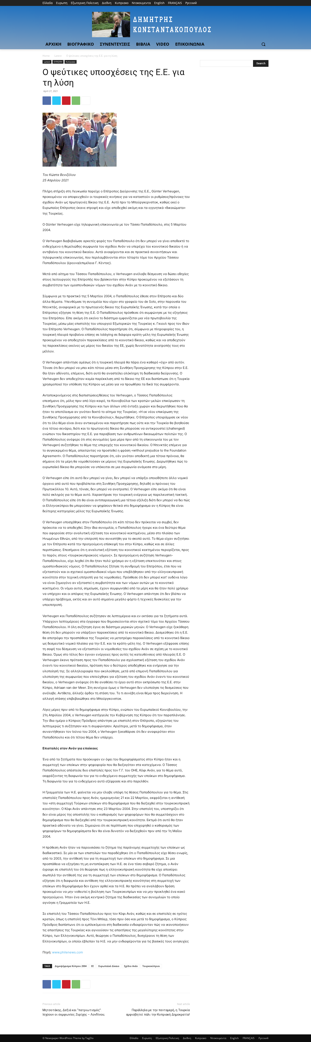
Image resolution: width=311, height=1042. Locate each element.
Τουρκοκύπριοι (151, 966)
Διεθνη (187, 1038)
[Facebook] (242, 3)
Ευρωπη (147, 1038)
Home (46, 56)
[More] (85, 100)
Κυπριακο (70, 61)
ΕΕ (92, 966)
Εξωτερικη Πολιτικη (167, 1038)
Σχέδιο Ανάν (131, 966)
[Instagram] (248, 3)
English (234, 1038)
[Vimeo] (260, 3)
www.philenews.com (67, 952)
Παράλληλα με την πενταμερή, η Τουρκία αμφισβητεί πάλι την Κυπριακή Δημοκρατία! (158, 1012)
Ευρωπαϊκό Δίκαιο (108, 966)
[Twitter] (254, 3)
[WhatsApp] (76, 100)
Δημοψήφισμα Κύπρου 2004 (71, 966)
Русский (263, 1038)
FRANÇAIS (249, 1038)
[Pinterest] (66, 100)
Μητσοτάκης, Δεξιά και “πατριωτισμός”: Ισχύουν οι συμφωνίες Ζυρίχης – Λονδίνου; (74, 1012)
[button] (263, 44)
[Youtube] (266, 3)
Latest (58, 56)
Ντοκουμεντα (218, 1038)
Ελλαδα (134, 1038)
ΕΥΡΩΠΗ (58, 61)
